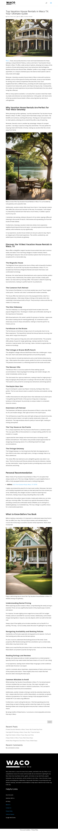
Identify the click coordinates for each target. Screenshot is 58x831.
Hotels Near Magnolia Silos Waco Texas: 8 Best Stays (21, 740)
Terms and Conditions (25, 829)
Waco (7, 61)
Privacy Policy (34, 829)
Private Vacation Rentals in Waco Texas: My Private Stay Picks (24, 729)
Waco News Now (11, 16)
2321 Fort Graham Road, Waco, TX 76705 (25, 484)
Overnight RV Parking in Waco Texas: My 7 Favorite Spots (23, 732)
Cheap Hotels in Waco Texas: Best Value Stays (19, 738)
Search (49, 722)
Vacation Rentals (28, 16)
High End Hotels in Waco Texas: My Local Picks (20, 735)
